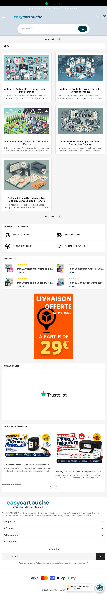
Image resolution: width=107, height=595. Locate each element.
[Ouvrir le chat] (99, 587)
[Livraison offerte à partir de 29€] (53, 326)
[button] (3, 484)
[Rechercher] (82, 29)
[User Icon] (96, 16)
